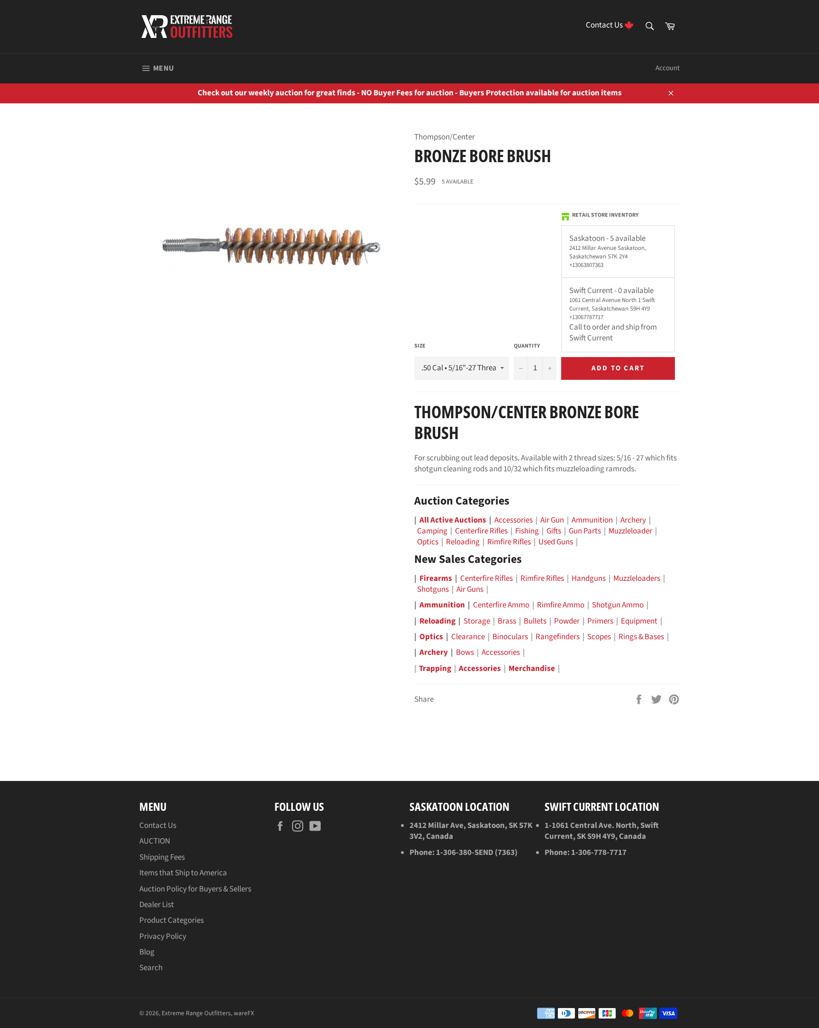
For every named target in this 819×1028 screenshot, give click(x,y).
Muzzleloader (630, 531)
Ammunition (592, 520)
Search (151, 967)
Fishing (527, 531)
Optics (427, 542)
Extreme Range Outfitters (196, 1013)
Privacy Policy (162, 936)
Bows (465, 652)
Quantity (527, 346)
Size (420, 346)
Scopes (599, 636)
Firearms (435, 578)
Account (667, 68)
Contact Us (157, 825)
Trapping (435, 668)
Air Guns (469, 589)
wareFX (244, 1013)
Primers (600, 621)
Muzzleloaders (636, 578)
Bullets (535, 621)
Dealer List (156, 904)
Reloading (463, 542)
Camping (432, 531)
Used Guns (555, 542)
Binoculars (510, 636)
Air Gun (552, 520)
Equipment (639, 621)
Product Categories (171, 920)
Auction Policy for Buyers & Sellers (195, 889)
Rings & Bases (641, 636)
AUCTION (154, 841)
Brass (507, 621)
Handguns (589, 578)
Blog (147, 952)
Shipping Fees (162, 857)
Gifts (553, 531)
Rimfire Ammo (560, 605)
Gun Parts (585, 531)
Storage (477, 621)
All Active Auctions (452, 520)
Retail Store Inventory (605, 215)
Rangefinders (558, 636)
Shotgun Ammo (618, 605)
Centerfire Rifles (481, 531)
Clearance (468, 636)
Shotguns (433, 589)
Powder (567, 621)
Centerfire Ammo (501, 605)
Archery (633, 520)
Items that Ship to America (183, 873)
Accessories (513, 520)
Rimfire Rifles (509, 542)
